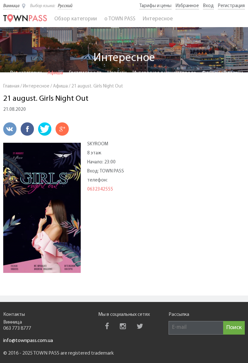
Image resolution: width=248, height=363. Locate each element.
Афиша (55, 73)
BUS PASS (126, 79)
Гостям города (85, 73)
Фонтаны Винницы (222, 73)
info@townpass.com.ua (28, 340)
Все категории (26, 73)
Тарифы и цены (155, 6)
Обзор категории (75, 19)
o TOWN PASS (119, 19)
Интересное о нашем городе (164, 73)
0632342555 (100, 189)
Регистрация (231, 6)
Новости (117, 73)
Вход (208, 6)
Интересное (158, 19)
